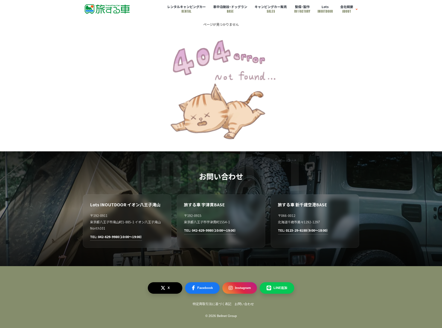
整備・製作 (302, 9)
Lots (325, 9)
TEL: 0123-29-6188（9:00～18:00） (303, 230)
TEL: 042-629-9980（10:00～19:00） (116, 236)
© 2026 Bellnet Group (221, 316)
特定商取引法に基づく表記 (212, 304)
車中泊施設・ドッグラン (230, 9)
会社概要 (346, 9)
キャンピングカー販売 (271, 9)
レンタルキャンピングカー (186, 9)
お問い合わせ (244, 304)
